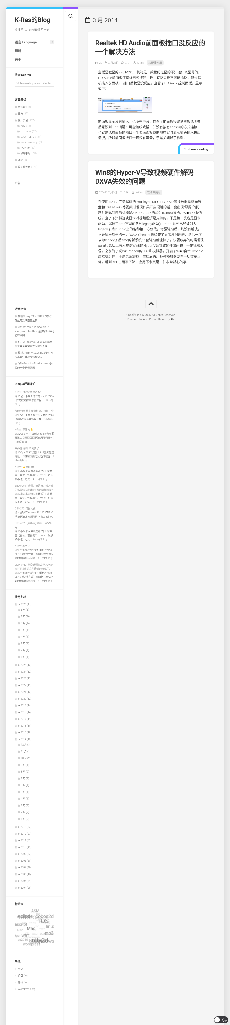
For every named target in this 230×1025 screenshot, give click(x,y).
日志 (20, 113)
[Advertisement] (34, 242)
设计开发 (23, 120)
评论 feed (23, 982)
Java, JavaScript (29, 142)
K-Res (140, 62)
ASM (23, 126)
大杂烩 (22, 106)
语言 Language (26, 42)
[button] (221, 1019)
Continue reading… (196, 149)
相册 (18, 51)
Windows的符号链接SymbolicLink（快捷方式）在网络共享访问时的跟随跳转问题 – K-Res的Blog (34, 553)
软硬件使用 (24, 166)
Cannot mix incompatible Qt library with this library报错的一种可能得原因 (34, 331)
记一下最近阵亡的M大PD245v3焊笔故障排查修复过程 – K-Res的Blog (34, 400)
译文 (20, 160)
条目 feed (23, 975)
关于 (18, 59)
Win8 (187, 213)
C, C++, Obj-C (27, 137)
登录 (20, 968)
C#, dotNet (26, 131)
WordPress (149, 319)
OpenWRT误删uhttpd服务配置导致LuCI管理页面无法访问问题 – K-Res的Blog (34, 437)
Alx (172, 319)
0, (127, 62)
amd (122, 224)
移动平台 (25, 153)
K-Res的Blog (32, 20)
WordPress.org (26, 989)
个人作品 (25, 147)
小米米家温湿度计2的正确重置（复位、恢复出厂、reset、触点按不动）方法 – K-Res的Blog (34, 475)
